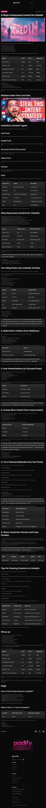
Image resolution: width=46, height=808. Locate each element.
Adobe (22, 539)
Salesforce (3, 646)
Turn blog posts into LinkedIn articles (8, 44)
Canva (18, 339)
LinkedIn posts (8, 251)
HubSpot (2, 438)
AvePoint (9, 542)
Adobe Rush (14, 339)
